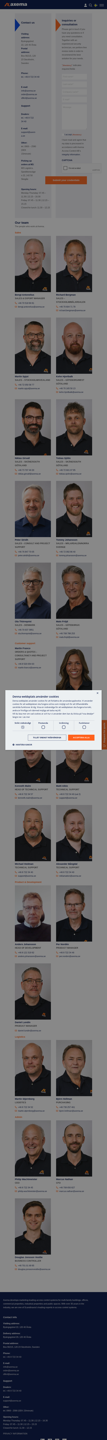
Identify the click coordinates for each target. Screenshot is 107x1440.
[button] (22, 744)
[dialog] (53, 720)
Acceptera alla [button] (81, 737)
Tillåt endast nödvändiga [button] (47, 737)
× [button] (97, 693)
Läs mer (26, 717)
